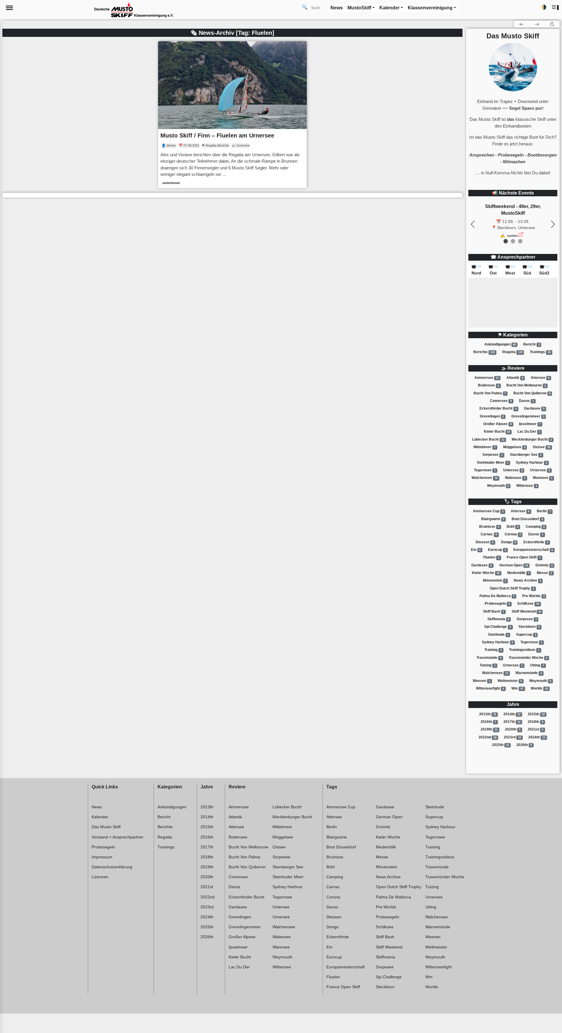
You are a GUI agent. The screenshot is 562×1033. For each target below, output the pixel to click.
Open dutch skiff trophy (512, 588)
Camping (535, 527)
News (97, 807)
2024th (536, 737)
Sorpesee (492, 455)
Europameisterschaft (533, 550)
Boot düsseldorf (527, 519)
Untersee (513, 470)
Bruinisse (489, 527)
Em (476, 550)
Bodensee (488, 386)
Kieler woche (486, 573)
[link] (232, 114)
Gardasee (534, 408)
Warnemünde (528, 673)
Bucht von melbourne (526, 386)
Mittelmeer (485, 447)
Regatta (512, 352)
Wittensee (526, 486)
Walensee (515, 478)
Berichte (484, 352)
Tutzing (488, 665)
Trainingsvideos (524, 650)
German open (513, 565)
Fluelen (491, 557)
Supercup (526, 634)
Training (493, 650)
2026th (524, 745)
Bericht (531, 344)
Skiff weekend (526, 611)
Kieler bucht (497, 431)
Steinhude (498, 634)
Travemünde (489, 658)
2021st (535, 729)
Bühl (512, 527)
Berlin (544, 511)
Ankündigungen (500, 344)
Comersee (501, 401)
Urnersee (540, 470)
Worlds (539, 688)
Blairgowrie (492, 519)
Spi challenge (497, 627)
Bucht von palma (490, 393)
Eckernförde (535, 542)
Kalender (100, 816)
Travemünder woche (528, 658)
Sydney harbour (531, 462)
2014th (511, 714)
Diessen (485, 542)
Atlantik (514, 378)
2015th (536, 714)
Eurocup (497, 550)
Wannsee (542, 478)
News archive (527, 580)
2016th (488, 722)
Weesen (481, 681)
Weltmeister (510, 681)
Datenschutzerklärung (112, 866)
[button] (556, 7)
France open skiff (524, 557)
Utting (537, 665)
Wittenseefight (490, 688)
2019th (489, 729)
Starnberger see (526, 455)
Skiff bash (493, 611)
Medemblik (518, 573)
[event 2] (520, 241)
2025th (500, 745)
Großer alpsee (497, 424)
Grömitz (544, 565)
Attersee (540, 378)
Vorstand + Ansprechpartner (117, 837)
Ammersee (486, 378)
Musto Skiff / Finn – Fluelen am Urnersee (217, 135)
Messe (544, 573)
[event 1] (513, 241)
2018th (535, 722)
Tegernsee (485, 470)
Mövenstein (494, 580)
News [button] (336, 7)
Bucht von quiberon (532, 393)
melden (512, 235)
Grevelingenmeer (527, 416)
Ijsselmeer (530, 424)
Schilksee (528, 603)
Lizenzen (100, 876)
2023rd (512, 737)
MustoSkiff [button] (359, 7)
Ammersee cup (488, 511)
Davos (526, 401)
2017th (511, 722)
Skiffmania (498, 619)
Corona (513, 534)
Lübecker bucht (488, 439)
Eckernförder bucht (498, 408)
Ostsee (541, 447)
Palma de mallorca (497, 596)
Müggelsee (514, 447)
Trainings (540, 352)
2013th (487, 714)
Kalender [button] (389, 7)
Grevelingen (492, 416)
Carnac (489, 534)
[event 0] (505, 241)
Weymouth (498, 486)
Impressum (102, 857)
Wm (517, 688)
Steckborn (529, 627)
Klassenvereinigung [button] (430, 7)
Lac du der (529, 431)
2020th (512, 729)
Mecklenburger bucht (532, 439)
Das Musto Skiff (106, 826)
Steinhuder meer (492, 462)
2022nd (487, 737)
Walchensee (485, 478)
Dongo (508, 542)
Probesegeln (497, 603)
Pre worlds (533, 596)
